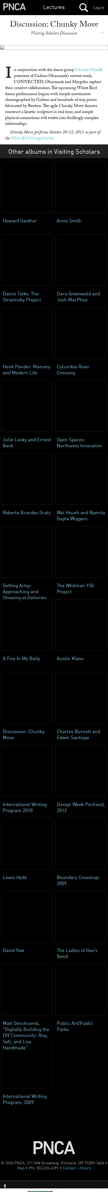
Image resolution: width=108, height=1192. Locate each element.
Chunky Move (87, 70)
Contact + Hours (77, 1167)
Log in (98, 7)
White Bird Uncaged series (32, 138)
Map (21, 1167)
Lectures (54, 6)
